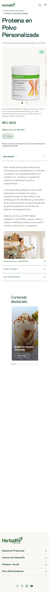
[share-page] (41, 52)
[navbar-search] (39, 5)
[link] (45, 4)
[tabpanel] (26, 333)
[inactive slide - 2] (27, 103)
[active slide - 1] (22, 103)
